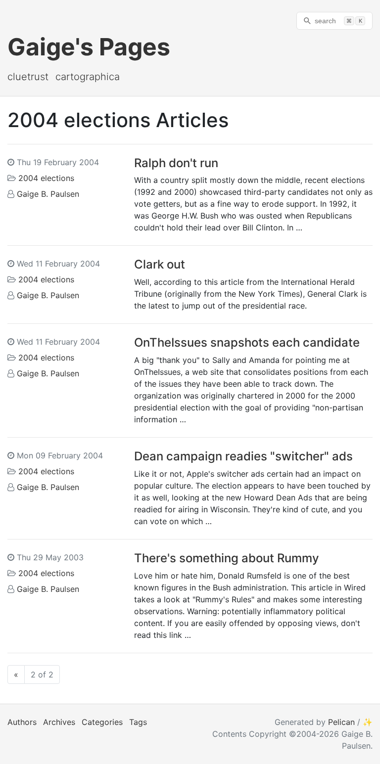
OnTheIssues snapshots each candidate (247, 342)
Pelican (341, 722)
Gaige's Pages (88, 46)
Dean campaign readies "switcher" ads (243, 456)
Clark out (159, 264)
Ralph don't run (176, 163)
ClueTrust (27, 77)
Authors (22, 722)
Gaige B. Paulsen (48, 194)
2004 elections (46, 178)
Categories (102, 722)
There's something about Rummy (226, 558)
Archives (59, 722)
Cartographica (87, 77)
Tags (138, 722)
